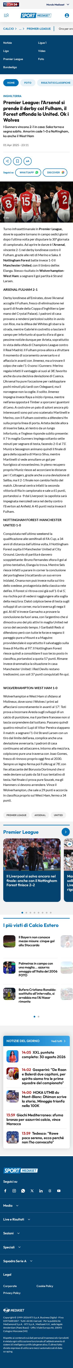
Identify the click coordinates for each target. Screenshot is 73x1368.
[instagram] (14, 1191)
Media (7, 1205)
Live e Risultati (13, 1219)
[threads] (50, 1191)
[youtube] (59, 1191)
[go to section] (66, 832)
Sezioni (8, 1233)
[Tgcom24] (11, 4)
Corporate (10, 1286)
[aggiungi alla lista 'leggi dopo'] (17, 161)
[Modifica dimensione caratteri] (28, 161)
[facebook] (5, 1191)
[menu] (6, 15)
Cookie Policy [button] (44, 1286)
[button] (36, 15)
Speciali (9, 1247)
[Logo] (36, 15)
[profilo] (67, 15)
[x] (32, 1191)
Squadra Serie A (14, 1261)
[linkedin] (41, 1191)
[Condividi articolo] (7, 161)
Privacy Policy (11, 1293)
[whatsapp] (23, 1191)
